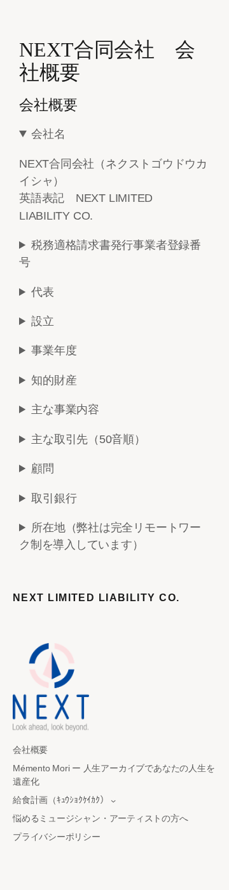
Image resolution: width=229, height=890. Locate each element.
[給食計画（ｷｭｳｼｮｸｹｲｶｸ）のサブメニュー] (113, 800)
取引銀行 (53, 498)
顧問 (42, 468)
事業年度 (53, 350)
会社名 (48, 134)
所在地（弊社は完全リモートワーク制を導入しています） (110, 536)
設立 (42, 321)
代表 (42, 292)
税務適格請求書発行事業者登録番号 (110, 254)
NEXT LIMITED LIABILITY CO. (96, 597)
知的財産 (53, 380)
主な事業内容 (65, 409)
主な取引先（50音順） (88, 439)
